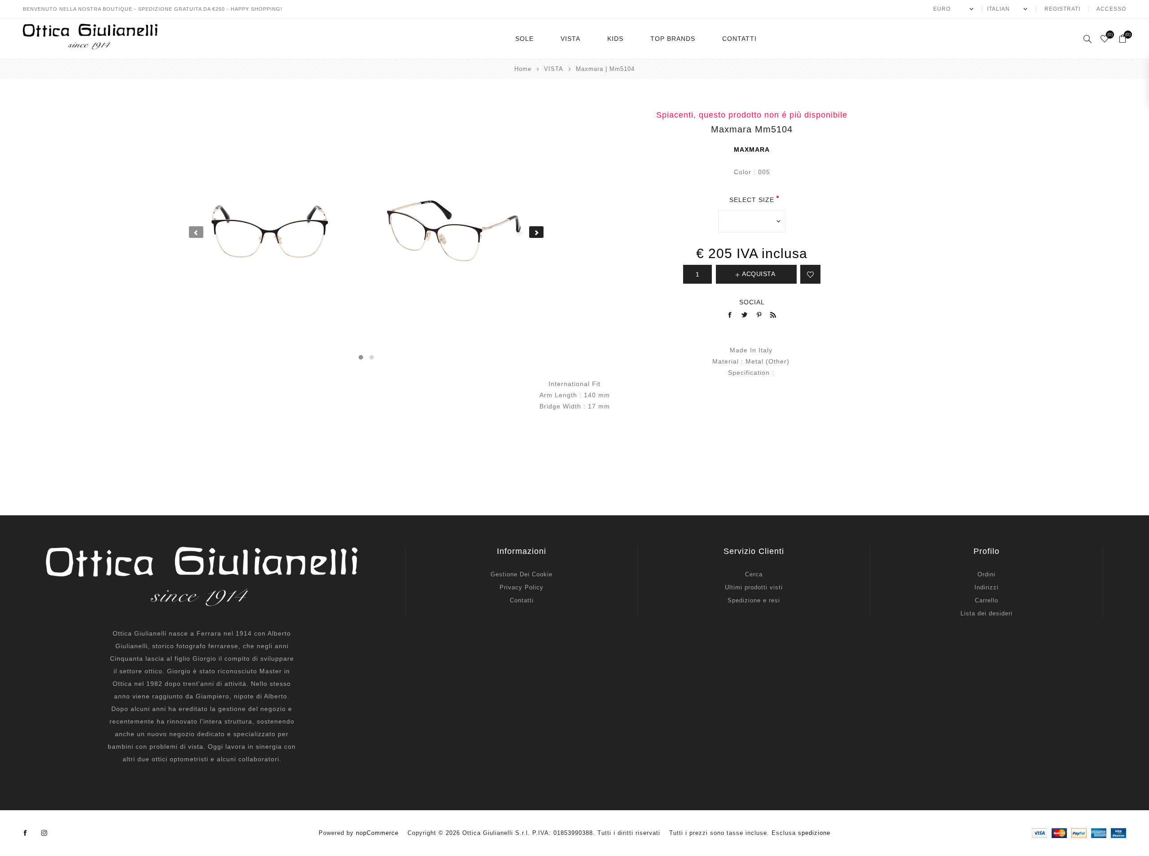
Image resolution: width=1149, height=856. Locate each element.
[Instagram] (44, 833)
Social (752, 302)
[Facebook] (25, 833)
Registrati (1062, 9)
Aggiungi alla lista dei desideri (810, 274)
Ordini (987, 574)
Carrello (986, 600)
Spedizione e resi (754, 600)
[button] (360, 357)
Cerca (754, 574)
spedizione (814, 833)
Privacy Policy (522, 587)
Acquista (758, 273)
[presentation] (196, 232)
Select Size (751, 199)
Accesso (1111, 9)
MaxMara (752, 149)
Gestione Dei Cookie (522, 574)
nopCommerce (377, 833)
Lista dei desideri (986, 613)
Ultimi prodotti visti (754, 587)
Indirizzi (986, 587)
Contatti (522, 600)
